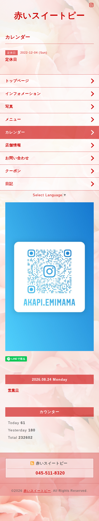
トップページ (17, 81)
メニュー (13, 119)
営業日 (13, 390)
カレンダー (15, 132)
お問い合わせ (17, 158)
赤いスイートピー (49, 15)
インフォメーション (23, 93)
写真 (9, 106)
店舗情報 (13, 145)
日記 (9, 184)
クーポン (13, 171)
